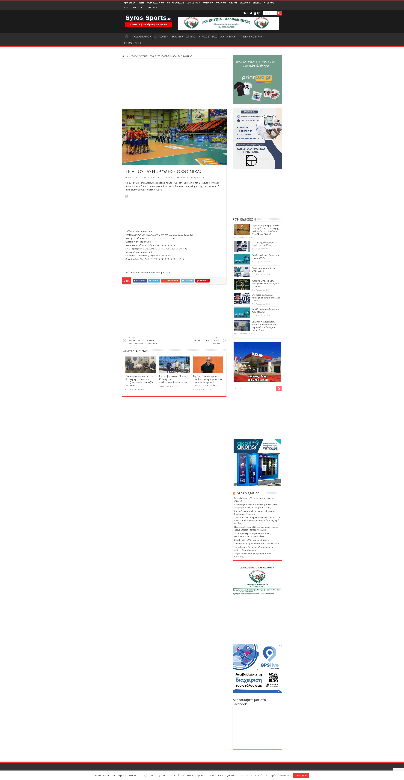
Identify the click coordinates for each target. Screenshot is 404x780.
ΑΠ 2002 (233, 2)
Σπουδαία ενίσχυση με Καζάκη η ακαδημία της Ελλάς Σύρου (266, 297)
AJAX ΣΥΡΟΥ (129, 2)
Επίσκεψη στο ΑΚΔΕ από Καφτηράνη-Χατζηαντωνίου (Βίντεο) (173, 379)
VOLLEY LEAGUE (148, 56)
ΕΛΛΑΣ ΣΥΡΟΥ (138, 7)
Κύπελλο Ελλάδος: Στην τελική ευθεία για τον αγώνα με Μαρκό (265, 283)
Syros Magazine (247, 493)
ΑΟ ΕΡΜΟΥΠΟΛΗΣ (175, 2)
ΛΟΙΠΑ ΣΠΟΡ (228, 36)
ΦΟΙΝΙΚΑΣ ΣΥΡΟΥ (155, 2)
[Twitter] (251, 13)
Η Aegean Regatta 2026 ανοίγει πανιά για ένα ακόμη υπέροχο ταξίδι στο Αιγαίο (256, 528)
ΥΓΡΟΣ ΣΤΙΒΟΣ (208, 36)
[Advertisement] (174, 84)
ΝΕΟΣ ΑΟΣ (269, 2)
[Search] (279, 13)
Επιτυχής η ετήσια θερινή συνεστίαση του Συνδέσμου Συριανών (254, 512)
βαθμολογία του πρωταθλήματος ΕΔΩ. (153, 272)
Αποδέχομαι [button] (301, 775)
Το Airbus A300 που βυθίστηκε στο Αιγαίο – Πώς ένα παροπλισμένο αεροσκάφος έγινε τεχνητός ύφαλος (257, 520)
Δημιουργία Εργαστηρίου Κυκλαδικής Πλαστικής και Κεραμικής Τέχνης (252, 535)
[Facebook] (248, 13)
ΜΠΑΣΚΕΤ (160, 36)
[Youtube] (254, 13)
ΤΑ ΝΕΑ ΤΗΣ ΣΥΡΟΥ (250, 36)
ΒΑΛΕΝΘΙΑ (245, 2)
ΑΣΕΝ (141, 2)
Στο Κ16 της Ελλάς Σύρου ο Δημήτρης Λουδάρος (264, 244)
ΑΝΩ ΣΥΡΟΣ (154, 7)
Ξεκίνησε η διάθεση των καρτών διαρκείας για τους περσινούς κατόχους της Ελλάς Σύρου (264, 326)
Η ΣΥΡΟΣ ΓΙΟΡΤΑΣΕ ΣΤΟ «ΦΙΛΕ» (207, 341)
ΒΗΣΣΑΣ (257, 2)
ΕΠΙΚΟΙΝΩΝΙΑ (132, 43)
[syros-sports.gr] (148, 19)
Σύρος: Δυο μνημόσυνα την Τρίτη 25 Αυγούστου (257, 543)
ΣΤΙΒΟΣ (191, 36)
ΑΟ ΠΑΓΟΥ (208, 2)
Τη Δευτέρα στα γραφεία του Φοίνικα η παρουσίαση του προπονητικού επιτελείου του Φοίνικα (208, 380)
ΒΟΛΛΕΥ (176, 36)
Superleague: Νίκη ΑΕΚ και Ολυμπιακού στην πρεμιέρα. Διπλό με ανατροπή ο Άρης (255, 506)
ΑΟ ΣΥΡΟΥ (221, 2)
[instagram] (258, 13)
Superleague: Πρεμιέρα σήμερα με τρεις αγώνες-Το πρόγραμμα (253, 548)
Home (127, 56)
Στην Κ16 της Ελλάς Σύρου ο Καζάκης (251, 539)
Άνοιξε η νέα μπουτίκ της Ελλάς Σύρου (264, 269)
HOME (126, 36)
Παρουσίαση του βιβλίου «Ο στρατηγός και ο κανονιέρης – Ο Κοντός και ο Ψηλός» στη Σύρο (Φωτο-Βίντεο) (265, 229)
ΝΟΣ (126, 7)
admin (131, 177)
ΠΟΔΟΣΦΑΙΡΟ (140, 36)
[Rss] (244, 13)
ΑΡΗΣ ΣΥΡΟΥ (193, 2)
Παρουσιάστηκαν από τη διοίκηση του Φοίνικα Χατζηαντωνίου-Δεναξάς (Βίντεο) (139, 380)
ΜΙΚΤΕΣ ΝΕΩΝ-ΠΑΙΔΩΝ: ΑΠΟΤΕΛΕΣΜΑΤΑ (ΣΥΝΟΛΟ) (143, 341)
